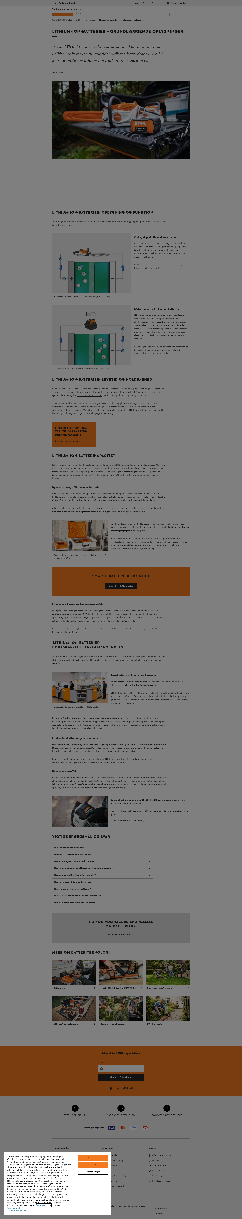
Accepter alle (93, 1158)
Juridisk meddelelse (16, 1210)
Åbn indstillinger (93, 1172)
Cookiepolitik (13, 1208)
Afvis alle (93, 1165)
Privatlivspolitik (43, 1205)
